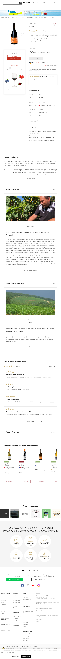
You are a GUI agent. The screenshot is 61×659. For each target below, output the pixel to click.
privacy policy (38, 605)
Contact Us (38, 593)
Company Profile (39, 613)
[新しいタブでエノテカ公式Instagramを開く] (38, 585)
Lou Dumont (44, 17)
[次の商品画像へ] (22, 34)
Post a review (52, 366)
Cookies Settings (15, 656)
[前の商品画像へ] (6, 34)
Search (20, 2)
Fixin (40, 17)
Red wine (17, 17)
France (22, 17)
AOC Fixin (41, 109)
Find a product (4, 7)
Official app (42, 579)
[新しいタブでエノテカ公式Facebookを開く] (22, 585)
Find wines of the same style (14, 89)
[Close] (58, 651)
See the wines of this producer (30, 270)
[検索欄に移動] (4, 3)
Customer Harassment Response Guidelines (44, 608)
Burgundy (28, 17)
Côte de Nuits (34, 17)
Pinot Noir (43, 112)
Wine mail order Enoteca (5, 17)
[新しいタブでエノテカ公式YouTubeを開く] (33, 585)
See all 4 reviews (38, 82)
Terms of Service (39, 610)
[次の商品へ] (54, 465)
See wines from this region (30, 346)
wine (13, 17)
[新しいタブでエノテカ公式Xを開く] (28, 585)
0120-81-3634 (45, 595)
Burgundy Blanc (38, 464)
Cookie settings (39, 619)
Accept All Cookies (26, 656)
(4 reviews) (43, 31)
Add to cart (10, 481)
